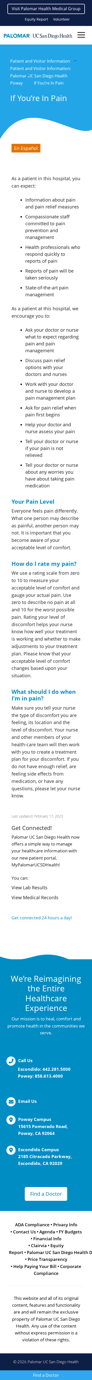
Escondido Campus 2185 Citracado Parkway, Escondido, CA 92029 (45, 1156)
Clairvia (39, 1245)
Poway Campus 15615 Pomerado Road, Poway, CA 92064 (43, 1126)
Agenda (47, 1232)
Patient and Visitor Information (40, 61)
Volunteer (61, 19)
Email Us (27, 1101)
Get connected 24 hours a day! (42, 918)
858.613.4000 (49, 1076)
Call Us (25, 1060)
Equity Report (36, 19)
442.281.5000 (56, 1069)
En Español (26, 148)
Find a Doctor (46, 1193)
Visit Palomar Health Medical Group (46, 8)
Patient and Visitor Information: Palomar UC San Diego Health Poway (40, 76)
